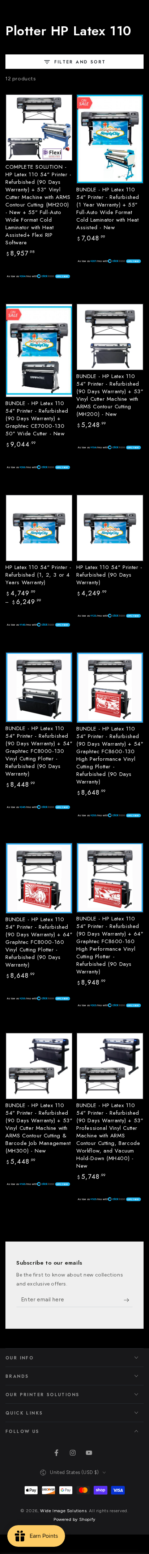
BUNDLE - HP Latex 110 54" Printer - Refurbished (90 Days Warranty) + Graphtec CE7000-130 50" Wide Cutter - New (36, 418)
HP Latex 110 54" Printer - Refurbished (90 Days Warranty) (109, 574)
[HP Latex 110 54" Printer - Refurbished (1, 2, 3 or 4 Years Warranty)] (39, 527)
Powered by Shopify (74, 1519)
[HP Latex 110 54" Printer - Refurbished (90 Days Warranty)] (110, 527)
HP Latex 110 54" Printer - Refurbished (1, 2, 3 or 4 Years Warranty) (38, 574)
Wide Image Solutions (63, 1510)
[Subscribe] (128, 1300)
